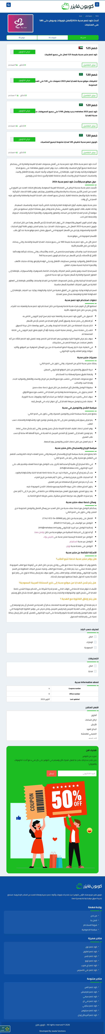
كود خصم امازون (90, 951)
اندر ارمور (92, 738)
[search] (8, 5)
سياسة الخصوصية (89, 930)
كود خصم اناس (91, 987)
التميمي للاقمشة (89, 734)
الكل (91, 637)
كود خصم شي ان (90, 1001)
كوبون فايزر (40, 1025)
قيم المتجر (2, 1029)
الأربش (94, 724)
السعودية (88, 647)
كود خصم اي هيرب (89, 965)
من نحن (94, 916)
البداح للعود (92, 729)
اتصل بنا (93, 920)
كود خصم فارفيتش (89, 992)
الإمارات (89, 642)
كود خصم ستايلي (89, 1006)
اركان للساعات (91, 720)
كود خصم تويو (91, 961)
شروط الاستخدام (90, 925)
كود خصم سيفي (90, 996)
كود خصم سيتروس (89, 1010)
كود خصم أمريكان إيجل (87, 1015)
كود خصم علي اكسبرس (87, 970)
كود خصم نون (91, 947)
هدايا (90, 671)
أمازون (94, 715)
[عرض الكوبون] (11, 52)
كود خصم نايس (90, 956)
